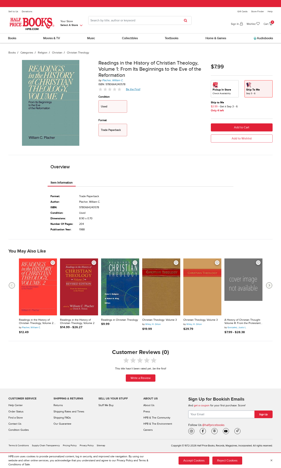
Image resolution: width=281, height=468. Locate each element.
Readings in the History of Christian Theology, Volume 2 (77, 321)
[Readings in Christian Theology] (120, 287)
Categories (26, 52)
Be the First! (133, 89)
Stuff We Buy (106, 405)
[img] (109, 89)
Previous (12, 285)
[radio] (225, 88)
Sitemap (101, 445)
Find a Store (15, 417)
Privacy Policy (87, 445)
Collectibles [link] (130, 38)
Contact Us (14, 423)
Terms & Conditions (19, 445)
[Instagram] (191, 431)
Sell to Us (13, 11)
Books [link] (12, 38)
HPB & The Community (156, 417)
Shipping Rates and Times (69, 411)
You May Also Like (27, 251)
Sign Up (263, 414)
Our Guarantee (62, 423)
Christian (57, 52)
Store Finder (257, 11)
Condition (104, 96)
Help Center (15, 405)
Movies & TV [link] (51, 38)
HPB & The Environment (157, 423)
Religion (42, 52)
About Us (148, 405)
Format (102, 120)
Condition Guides (18, 430)
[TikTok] (237, 431)
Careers (148, 430)
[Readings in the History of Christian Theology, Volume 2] (79, 287)
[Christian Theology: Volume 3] (161, 287)
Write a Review (141, 378)
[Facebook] (203, 431)
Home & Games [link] (215, 38)
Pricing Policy (70, 445)
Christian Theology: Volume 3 (159, 319)
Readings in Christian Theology (119, 319)
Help (270, 11)
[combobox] (140, 20)
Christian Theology (78, 52)
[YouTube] (226, 431)
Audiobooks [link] (264, 38)
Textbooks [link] (171, 38)
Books (12, 52)
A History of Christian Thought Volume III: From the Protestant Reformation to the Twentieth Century (242, 321)
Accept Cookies (194, 460)
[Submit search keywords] (186, 20)
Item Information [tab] (62, 183)
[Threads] (214, 431)
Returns (58, 405)
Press (146, 411)
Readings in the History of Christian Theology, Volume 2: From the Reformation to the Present (36, 321)
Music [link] (91, 38)
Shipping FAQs (62, 417)
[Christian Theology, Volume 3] (202, 287)
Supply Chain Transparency (46, 445)
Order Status (16, 411)
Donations (27, 11)
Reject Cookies (227, 460)
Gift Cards (242, 11)
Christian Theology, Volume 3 (200, 319)
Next (269, 285)
